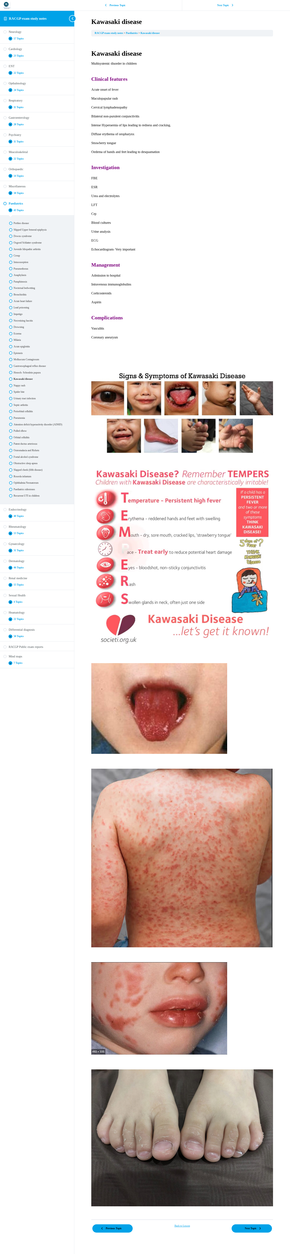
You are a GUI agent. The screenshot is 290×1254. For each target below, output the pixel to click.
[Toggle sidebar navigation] (73, 18)
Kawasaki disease (150, 33)
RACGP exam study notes (27, 18)
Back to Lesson (182, 1225)
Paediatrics (132, 33)
